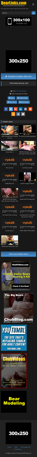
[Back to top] (32, 452)
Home (9, 447)
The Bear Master (21, 91)
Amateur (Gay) (23, 98)
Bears (12, 98)
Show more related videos (18, 254)
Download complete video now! (19, 76)
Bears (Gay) (12, 102)
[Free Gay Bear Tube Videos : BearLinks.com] (15, 4)
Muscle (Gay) (24, 102)
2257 (16, 447)
